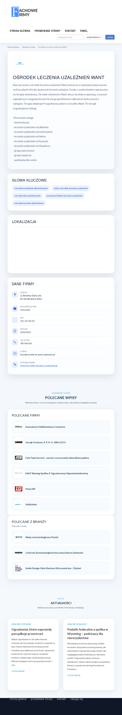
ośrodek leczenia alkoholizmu (29, 203)
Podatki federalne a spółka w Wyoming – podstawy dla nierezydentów (87, 633)
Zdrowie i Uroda (28, 47)
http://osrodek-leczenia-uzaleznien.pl (38, 365)
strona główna (20, 30)
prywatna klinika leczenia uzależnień (64, 195)
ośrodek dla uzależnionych (27, 195)
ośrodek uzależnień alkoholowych (31, 188)
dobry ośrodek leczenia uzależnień (71, 188)
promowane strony (48, 30)
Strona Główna (13, 47)
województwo (93, 37)
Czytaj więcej (17, 671)
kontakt (70, 30)
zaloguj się (76, 699)
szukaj (110, 37)
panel (84, 30)
